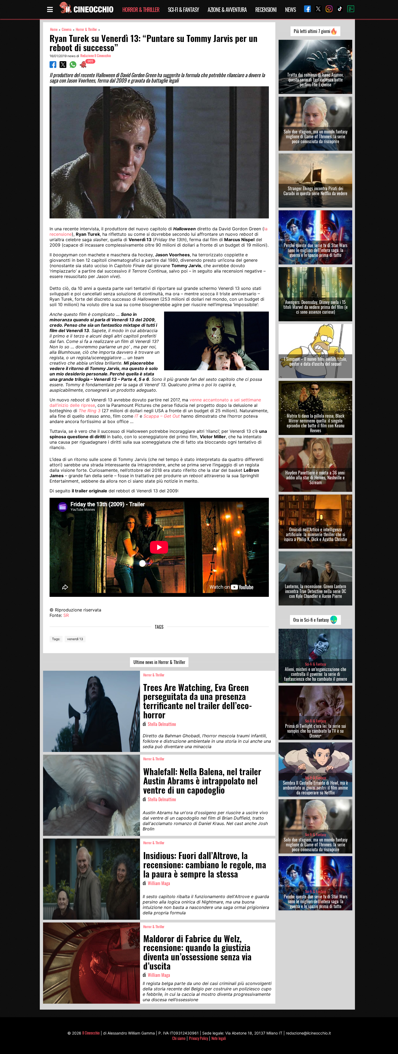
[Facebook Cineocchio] (305, 9)
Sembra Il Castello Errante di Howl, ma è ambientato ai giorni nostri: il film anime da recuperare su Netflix (315, 788)
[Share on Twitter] (63, 66)
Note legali (218, 1038)
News (290, 9)
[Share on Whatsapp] (73, 66)
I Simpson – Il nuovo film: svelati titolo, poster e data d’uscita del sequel (315, 361)
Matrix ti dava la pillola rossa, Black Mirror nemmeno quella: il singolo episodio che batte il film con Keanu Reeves (315, 423)
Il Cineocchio (91, 1033)
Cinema (66, 29)
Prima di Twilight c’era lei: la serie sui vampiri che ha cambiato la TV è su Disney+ (315, 731)
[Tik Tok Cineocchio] (337, 9)
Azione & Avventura (227, 9)
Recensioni (265, 9)
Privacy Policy (198, 1038)
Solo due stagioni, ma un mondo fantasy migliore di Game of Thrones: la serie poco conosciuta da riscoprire (315, 136)
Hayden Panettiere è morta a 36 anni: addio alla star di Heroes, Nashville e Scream (315, 477)
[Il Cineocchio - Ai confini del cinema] (86, 9)
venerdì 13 (75, 639)
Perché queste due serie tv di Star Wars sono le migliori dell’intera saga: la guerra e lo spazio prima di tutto (315, 250)
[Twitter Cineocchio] (316, 9)
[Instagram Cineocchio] (327, 9)
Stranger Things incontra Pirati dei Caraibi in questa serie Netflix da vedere (315, 191)
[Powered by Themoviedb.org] (348, 9)
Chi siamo (178, 1038)
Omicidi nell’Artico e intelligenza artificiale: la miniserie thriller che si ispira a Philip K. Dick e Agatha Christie (315, 534)
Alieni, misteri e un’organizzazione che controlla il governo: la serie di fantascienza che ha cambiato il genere (315, 674)
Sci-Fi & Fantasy (183, 9)
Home (53, 29)
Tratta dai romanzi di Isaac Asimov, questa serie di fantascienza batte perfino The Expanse (315, 79)
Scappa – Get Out (161, 416)
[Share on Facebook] (53, 66)
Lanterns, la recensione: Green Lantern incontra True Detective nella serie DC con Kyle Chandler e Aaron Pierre (315, 591)
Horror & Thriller (140, 9)
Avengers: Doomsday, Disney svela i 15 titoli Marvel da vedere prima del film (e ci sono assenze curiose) (315, 307)
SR (66, 615)
